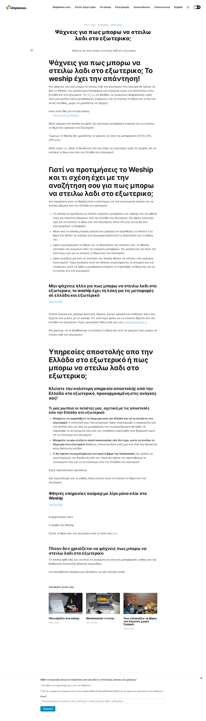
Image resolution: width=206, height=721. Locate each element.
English (178, 7)
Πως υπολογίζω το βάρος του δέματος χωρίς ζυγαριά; (140, 621)
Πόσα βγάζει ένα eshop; (64, 618)
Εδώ (115, 533)
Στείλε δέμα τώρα (85, 7)
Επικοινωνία (162, 7)
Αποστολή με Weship (66, 115)
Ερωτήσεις (116, 25)
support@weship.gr (135, 322)
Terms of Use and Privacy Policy (104, 691)
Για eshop (105, 7)
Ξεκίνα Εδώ (56, 301)
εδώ (65, 148)
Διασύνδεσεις (142, 7)
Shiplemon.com (61, 7)
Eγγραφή (48, 708)
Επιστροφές (122, 7)
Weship (91, 94)
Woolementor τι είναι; (100, 618)
